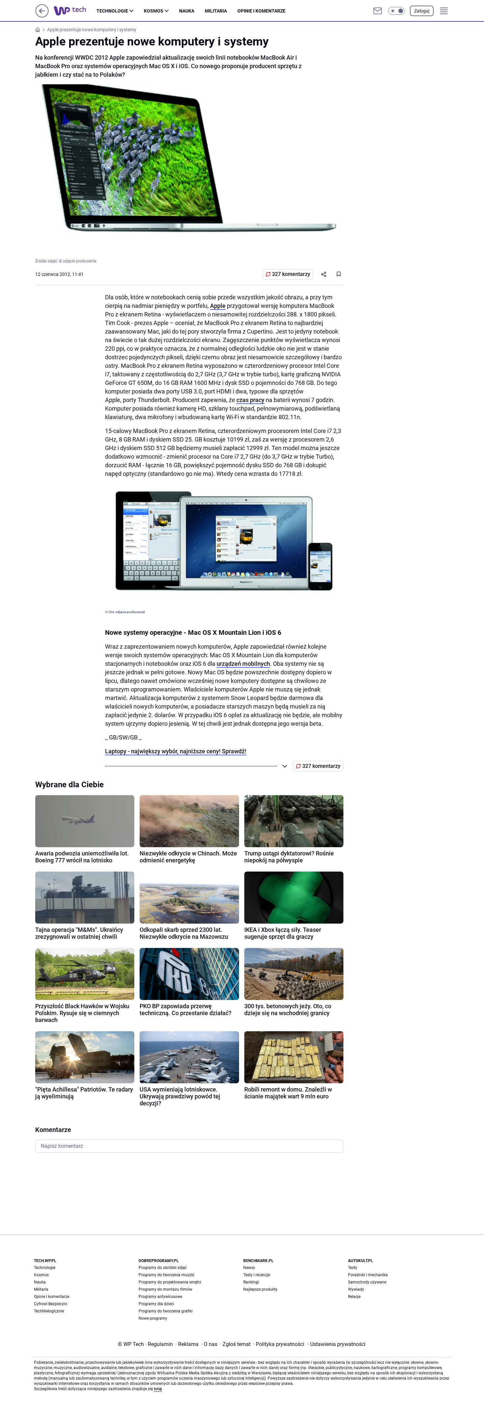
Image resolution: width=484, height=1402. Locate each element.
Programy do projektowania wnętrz (170, 1282)
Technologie (112, 10)
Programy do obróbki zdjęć (163, 1267)
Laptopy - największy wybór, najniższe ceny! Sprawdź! (175, 751)
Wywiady (356, 1289)
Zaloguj (421, 10)
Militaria (216, 10)
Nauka (186, 10)
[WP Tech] (75, 11)
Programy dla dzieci (156, 1304)
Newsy (249, 1267)
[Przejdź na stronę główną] (42, 16)
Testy (352, 1267)
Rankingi (251, 1282)
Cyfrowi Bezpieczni (50, 1304)
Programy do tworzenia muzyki (166, 1275)
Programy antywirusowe (160, 1296)
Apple (218, 305)
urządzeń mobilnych (243, 663)
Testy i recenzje (256, 1275)
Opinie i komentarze (261, 10)
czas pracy (250, 399)
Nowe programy (153, 1318)
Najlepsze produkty (260, 1289)
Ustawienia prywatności (336, 1344)
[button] (396, 11)
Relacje (354, 1296)
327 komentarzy (291, 274)
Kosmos (153, 10)
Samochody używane (367, 1282)
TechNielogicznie (49, 1311)
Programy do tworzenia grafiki (166, 1311)
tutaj (158, 1389)
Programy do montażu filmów (165, 1289)
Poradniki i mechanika (368, 1275)
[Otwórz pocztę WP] (377, 11)
